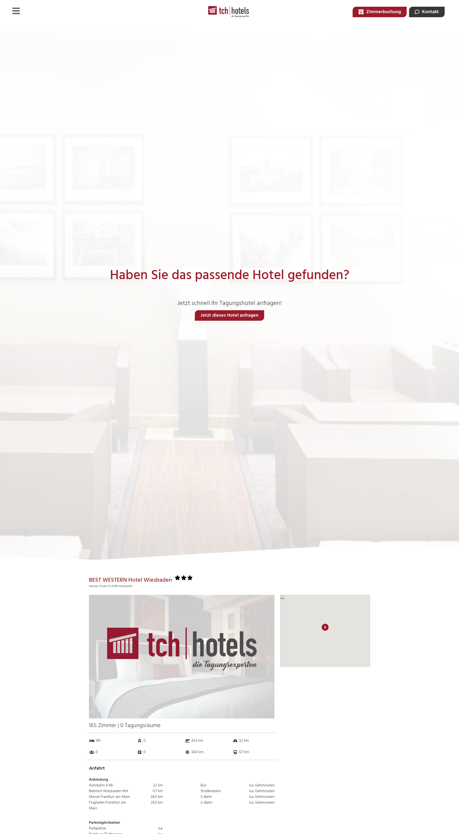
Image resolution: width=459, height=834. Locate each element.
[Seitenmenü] (16, 11)
